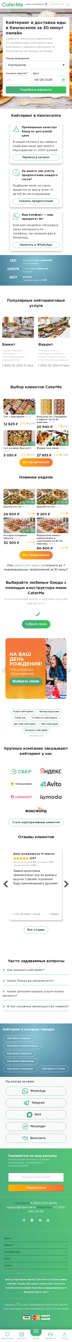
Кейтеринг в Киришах (19, 1038)
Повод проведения (17, 59)
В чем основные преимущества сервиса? (38, 1006)
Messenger (38, 1126)
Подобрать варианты (36, 89)
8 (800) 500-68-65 (44, 1203)
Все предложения (36, 462)
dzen (32, 1220)
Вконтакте (38, 1138)
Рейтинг (11, 1284)
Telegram (38, 1103)
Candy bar (20, 718)
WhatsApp (38, 1091)
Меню (36, 1338)
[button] (36, 723)
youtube (48, 1220)
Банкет (8, 1238)
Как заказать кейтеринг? (26, 970)
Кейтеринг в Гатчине (53, 1069)
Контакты (59, 1284)
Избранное (7, 1338)
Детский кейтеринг (24, 724)
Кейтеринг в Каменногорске (22, 1046)
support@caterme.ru (21, 1207)
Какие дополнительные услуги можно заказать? (33, 993)
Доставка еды (12, 1252)
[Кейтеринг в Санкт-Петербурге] (12, 4)
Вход (65, 1338)
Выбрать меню (25, 681)
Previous (3, 669)
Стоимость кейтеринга (44, 718)
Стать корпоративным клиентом (36, 822)
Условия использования (18, 1288)
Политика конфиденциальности (49, 1288)
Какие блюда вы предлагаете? (30, 981)
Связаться (50, 1338)
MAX (38, 1114)
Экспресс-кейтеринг (36, 730)
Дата (36, 73)
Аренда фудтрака (49, 712)
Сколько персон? (16, 73)
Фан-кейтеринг (49, 724)
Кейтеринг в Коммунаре (20, 1069)
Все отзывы (36, 930)
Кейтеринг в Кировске (19, 1054)
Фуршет (8, 1245)
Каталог (21, 1338)
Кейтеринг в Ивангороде (20, 1061)
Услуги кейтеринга (23, 712)
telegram (24, 1220)
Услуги (8, 1266)
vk (40, 1220)
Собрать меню (36, 624)
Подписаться (36, 1188)
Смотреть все (36, 736)
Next (68, 669)
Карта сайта (41, 1292)
